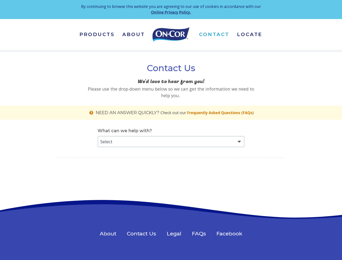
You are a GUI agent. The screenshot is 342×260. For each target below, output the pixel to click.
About (133, 34)
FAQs (199, 233)
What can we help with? (125, 130)
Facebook (229, 233)
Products (97, 34)
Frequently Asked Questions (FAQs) (220, 112)
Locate (249, 34)
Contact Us (141, 233)
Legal (174, 233)
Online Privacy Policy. (171, 12)
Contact (214, 34)
